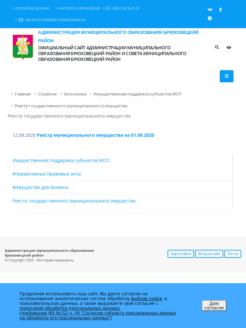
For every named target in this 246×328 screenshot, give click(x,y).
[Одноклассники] (220, 9)
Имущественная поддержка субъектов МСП (137, 94)
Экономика (75, 94)
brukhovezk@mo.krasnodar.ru (55, 19)
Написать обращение (79, 8)
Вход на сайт (209, 253)
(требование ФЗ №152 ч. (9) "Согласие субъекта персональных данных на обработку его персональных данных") (98, 315)
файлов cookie (146, 298)
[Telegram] (209, 18)
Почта (232, 253)
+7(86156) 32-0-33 (125, 8)
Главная (23, 94)
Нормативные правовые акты (48, 174)
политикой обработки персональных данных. (70, 308)
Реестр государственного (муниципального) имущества (71, 106)
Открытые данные (32, 8)
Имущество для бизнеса (41, 187)
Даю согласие (214, 305)
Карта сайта (181, 253)
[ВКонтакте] (209, 9)
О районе (47, 94)
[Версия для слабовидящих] (228, 47)
